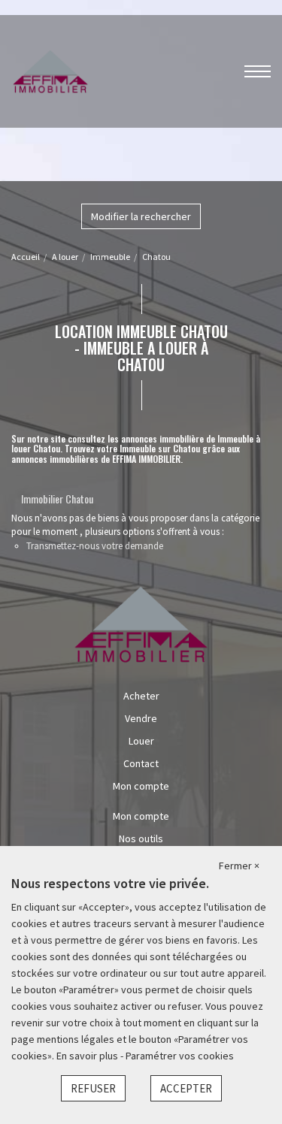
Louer (141, 741)
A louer (65, 256)
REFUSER (93, 1088)
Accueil (25, 256)
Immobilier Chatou (57, 498)
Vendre (141, 718)
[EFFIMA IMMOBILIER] (50, 70)
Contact (141, 763)
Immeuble (110, 256)
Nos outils (141, 838)
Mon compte (141, 786)
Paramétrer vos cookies (180, 1055)
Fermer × (239, 865)
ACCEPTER (186, 1088)
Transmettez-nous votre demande (94, 545)
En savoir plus (88, 1055)
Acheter (141, 695)
